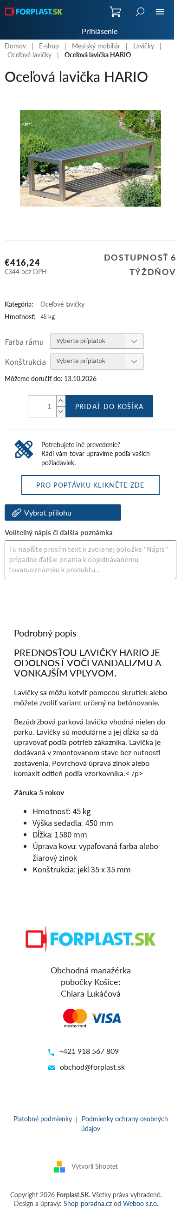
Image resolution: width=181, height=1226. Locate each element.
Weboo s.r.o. (140, 1203)
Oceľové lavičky (62, 303)
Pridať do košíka (109, 406)
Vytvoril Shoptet (94, 1165)
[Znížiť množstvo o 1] (60, 411)
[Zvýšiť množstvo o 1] (60, 400)
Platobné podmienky (42, 1118)
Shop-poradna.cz (88, 1203)
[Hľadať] (140, 11)
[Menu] (160, 11)
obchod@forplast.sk (92, 1066)
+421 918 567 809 (89, 1050)
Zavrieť (67, 604)
